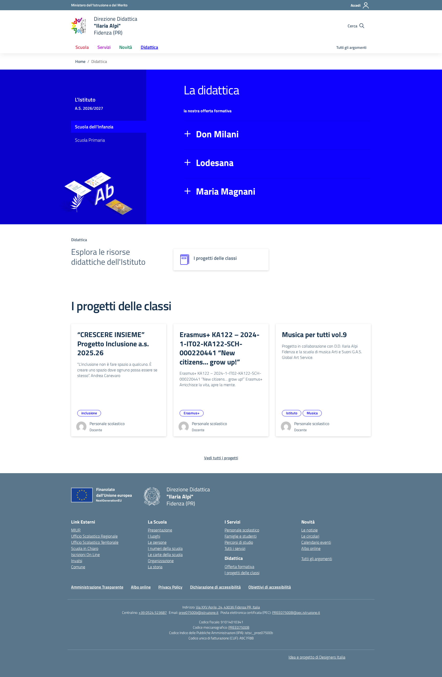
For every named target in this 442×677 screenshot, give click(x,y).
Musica (312, 413)
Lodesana (215, 163)
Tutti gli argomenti (351, 47)
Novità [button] (125, 47)
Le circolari (310, 536)
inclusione (89, 413)
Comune (78, 567)
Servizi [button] (103, 47)
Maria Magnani (225, 191)
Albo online (311, 548)
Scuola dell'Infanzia (94, 126)
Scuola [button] (82, 47)
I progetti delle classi (242, 573)
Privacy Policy (170, 587)
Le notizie (309, 530)
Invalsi (76, 561)
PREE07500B (238, 627)
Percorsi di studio (239, 542)
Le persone (157, 542)
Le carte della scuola (165, 554)
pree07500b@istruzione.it (198, 612)
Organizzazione (161, 561)
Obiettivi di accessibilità (269, 587)
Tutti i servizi (235, 548)
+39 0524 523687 (153, 612)
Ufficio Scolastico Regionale (94, 536)
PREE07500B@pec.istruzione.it (296, 612)
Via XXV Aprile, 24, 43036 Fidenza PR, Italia (228, 607)
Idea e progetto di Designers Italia (317, 657)
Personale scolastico (242, 530)
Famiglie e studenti (241, 536)
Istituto (291, 413)
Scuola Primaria (90, 140)
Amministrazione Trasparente (97, 587)
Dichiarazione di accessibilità (215, 587)
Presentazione (160, 530)
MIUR (76, 530)
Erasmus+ (192, 413)
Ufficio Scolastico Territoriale (94, 542)
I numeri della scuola (165, 548)
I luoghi (154, 536)
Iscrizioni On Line (85, 554)
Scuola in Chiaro (84, 548)
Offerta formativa (239, 566)
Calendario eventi (316, 542)
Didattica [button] (149, 47)
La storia (155, 567)
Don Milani (217, 134)
